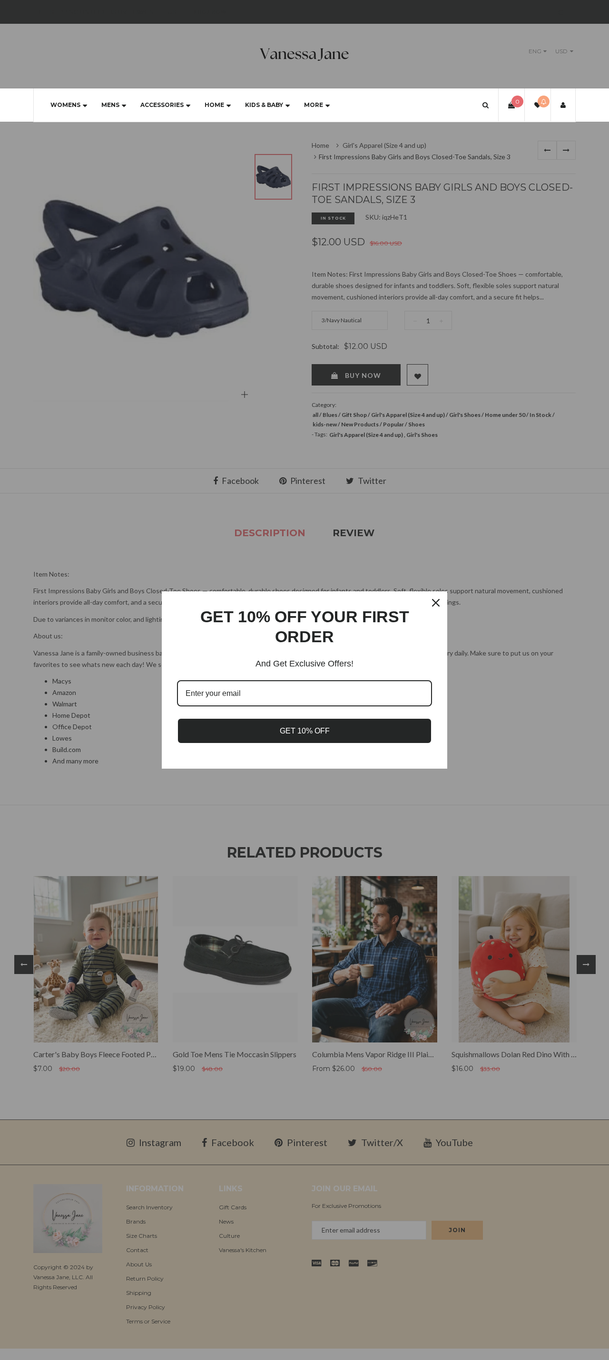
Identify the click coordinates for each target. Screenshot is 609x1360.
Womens (65, 104)
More (313, 104)
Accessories (162, 104)
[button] (485, 104)
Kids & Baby (264, 104)
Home (214, 104)
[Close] (435, 602)
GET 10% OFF (305, 731)
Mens (110, 104)
